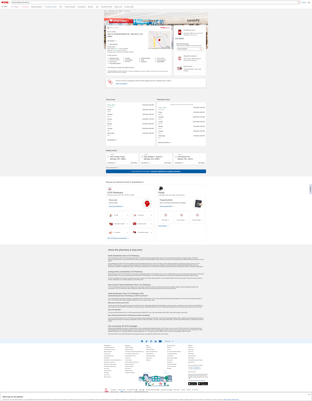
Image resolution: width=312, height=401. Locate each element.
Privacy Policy (227, 399)
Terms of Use (236, 399)
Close (309, 394)
